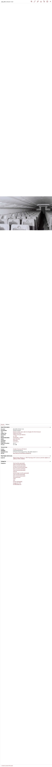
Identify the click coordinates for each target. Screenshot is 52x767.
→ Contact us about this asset (7, 765)
